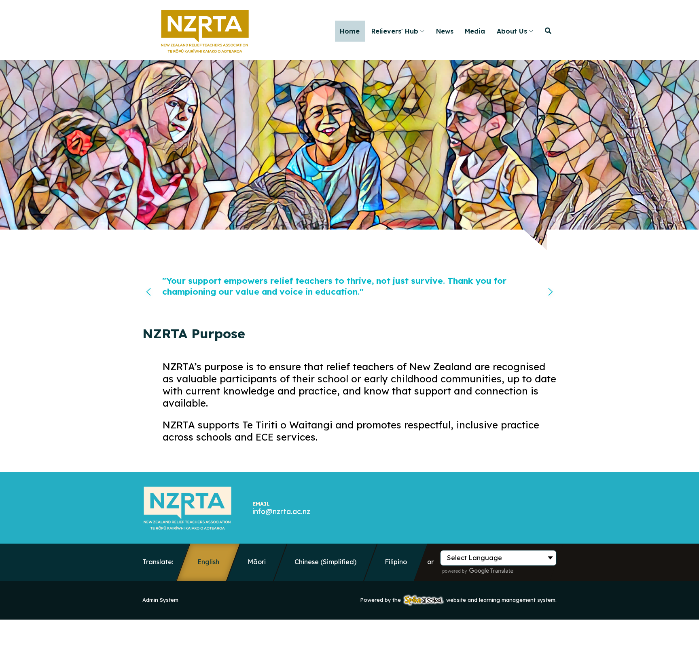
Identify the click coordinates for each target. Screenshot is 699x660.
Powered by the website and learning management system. (458, 600)
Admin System (160, 600)
